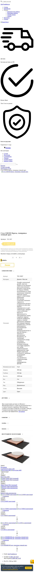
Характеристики (7, 270)
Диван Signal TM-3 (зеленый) (9, 485)
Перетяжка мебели (12, 13)
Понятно (28, 567)
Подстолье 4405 (5, 477)
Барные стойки (8, 161)
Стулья (6, 153)
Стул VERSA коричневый (8, 515)
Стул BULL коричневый (7, 529)
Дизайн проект (11, 14)
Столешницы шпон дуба (8, 468)
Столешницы (7, 156)
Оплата (6, 19)
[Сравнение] (31, 173)
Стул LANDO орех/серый (8, 501)
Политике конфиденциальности (10, 569)
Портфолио (7, 8)
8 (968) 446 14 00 (16, 558)
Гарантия (4, 417)
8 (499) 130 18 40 (13, 557)
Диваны (6, 158)
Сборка (4, 423)
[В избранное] (29, 173)
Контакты (6, 17)
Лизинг (9, 16)
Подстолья (7, 155)
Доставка (5, 398)
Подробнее (22, 411)
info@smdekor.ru (12, 554)
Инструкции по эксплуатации (11, 434)
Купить (3, 475)
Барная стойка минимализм (8, 493)
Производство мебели (13, 11)
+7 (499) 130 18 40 (6, 1)
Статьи (6, 7)
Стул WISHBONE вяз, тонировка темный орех (14, 545)
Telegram (32, 562)
